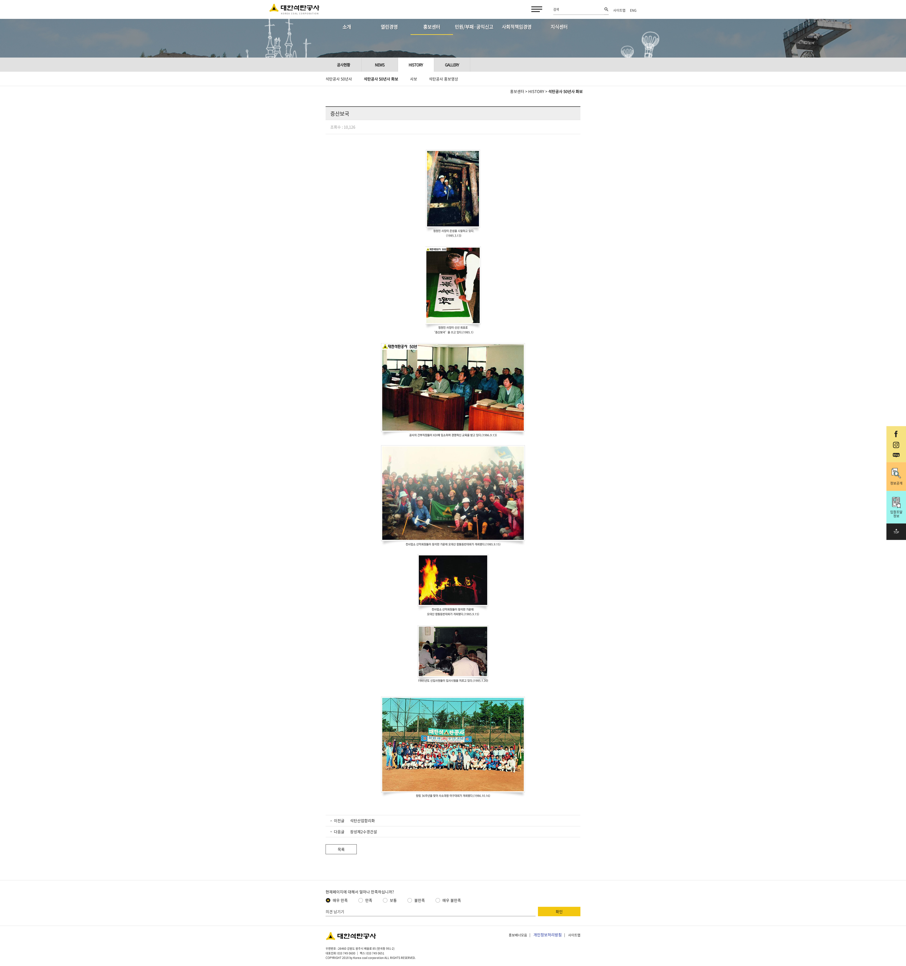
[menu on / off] (535, 9)
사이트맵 (619, 10)
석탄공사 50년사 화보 (381, 79)
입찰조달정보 (896, 513)
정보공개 (896, 483)
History (416, 64)
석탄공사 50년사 (339, 79)
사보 (413, 79)
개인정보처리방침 (547, 934)
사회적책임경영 (517, 26)
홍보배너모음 (518, 935)
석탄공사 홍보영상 (443, 79)
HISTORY (536, 91)
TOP (896, 532)
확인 (559, 911)
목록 (341, 849)
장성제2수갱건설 (363, 831)
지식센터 (559, 26)
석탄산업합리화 (362, 820)
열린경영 (389, 26)
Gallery (452, 64)
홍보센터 (431, 26)
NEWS (380, 64)
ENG (633, 10)
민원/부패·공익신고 (474, 26)
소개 (347, 26)
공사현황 (343, 64)
